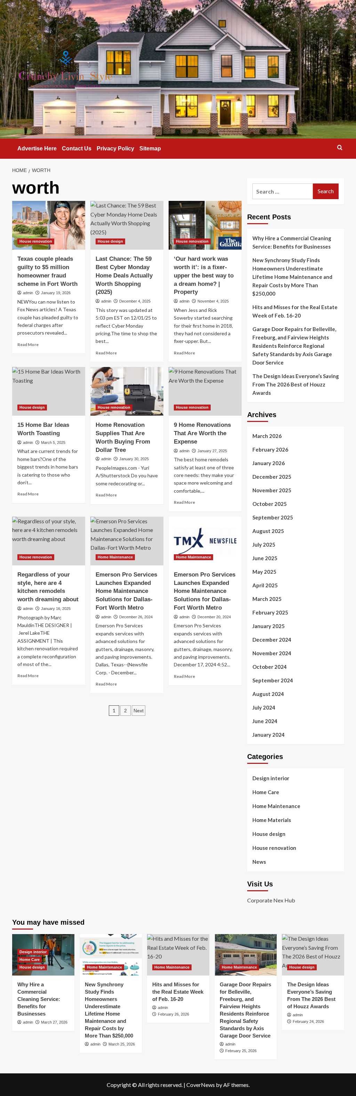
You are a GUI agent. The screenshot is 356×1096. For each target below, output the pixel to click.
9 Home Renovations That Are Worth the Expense (202, 433)
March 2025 (267, 599)
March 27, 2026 (54, 1022)
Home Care (265, 792)
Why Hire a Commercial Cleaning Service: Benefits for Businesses (291, 242)
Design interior (270, 778)
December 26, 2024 (136, 617)
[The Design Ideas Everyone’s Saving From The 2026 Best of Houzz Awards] (313, 955)
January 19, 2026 (56, 293)
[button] (339, 147)
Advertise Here (37, 148)
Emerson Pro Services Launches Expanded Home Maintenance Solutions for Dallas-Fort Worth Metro (126, 591)
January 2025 (268, 626)
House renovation (35, 241)
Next (139, 710)
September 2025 (272, 517)
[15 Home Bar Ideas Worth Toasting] (48, 391)
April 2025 (265, 585)
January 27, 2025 (212, 451)
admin (28, 293)
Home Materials (271, 820)
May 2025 (264, 572)
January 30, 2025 (134, 459)
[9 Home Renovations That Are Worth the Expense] (205, 391)
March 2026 (267, 436)
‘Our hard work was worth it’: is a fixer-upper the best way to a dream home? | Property (204, 275)
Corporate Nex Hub (271, 900)
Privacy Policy (115, 148)
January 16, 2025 (56, 608)
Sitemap (150, 148)
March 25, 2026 (121, 1044)
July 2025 (263, 544)
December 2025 (271, 476)
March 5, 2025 (53, 442)
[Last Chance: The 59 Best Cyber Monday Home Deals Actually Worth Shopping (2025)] (126, 225)
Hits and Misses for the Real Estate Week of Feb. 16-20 (295, 311)
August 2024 (268, 694)
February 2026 (270, 449)
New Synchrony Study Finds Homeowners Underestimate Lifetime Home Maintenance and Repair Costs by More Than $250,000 (292, 277)
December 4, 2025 (135, 301)
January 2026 (268, 463)
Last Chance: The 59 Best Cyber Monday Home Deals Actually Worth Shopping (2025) (124, 275)
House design (110, 241)
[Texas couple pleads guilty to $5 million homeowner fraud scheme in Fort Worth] (48, 225)
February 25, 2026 (241, 1051)
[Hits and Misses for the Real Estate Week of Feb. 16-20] (178, 955)
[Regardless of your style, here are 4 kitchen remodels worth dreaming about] (48, 541)
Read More (28, 344)
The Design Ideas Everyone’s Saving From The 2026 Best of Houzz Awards (295, 384)
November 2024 (271, 653)
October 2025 (269, 504)
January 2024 (268, 734)
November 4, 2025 (213, 301)
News (259, 862)
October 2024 (269, 667)
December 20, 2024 (214, 617)
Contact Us (76, 148)
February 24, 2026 (308, 1021)
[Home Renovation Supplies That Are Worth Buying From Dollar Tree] (126, 391)
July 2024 (263, 707)
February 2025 (270, 612)
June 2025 (264, 558)
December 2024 (271, 639)
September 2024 (272, 680)
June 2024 (264, 721)
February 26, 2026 (173, 1014)
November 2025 (271, 490)
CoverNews (200, 1084)
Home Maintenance (115, 557)
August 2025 (268, 531)
